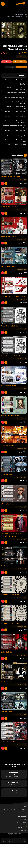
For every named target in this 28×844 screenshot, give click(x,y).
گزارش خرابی (4, 53)
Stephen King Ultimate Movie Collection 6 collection (15, 107)
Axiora (10, 834)
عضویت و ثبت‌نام (21, 822)
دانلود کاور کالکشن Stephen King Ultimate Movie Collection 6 (15, 88)
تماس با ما (23, 830)
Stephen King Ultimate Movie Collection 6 (15, 80)
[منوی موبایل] (3, 4)
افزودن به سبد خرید (19, 62)
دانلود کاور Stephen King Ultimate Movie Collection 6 (16, 84)
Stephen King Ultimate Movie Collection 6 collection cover (15, 117)
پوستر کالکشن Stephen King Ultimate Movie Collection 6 (15, 98)
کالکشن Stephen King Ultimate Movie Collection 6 (16, 93)
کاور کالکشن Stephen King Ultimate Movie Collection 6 (15, 103)
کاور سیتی (23, 148)
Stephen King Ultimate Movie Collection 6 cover (15, 131)
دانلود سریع (5, 62)
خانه (26, 14)
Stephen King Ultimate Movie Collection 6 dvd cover (14, 126)
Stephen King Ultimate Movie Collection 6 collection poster (15, 122)
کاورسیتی (7, 145)
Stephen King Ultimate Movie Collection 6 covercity (15, 141)
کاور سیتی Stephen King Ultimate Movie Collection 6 (16, 136)
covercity (23, 145)
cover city (15, 145)
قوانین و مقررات (22, 820)
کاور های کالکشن (19, 14)
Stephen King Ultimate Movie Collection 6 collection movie (15, 112)
